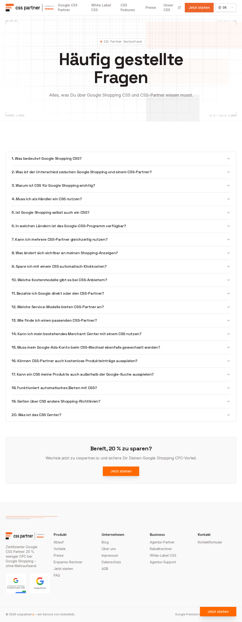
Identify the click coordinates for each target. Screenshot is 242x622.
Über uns (109, 549)
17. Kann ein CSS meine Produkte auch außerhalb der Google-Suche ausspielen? (83, 374)
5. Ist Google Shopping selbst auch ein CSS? (50, 212)
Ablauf (59, 542)
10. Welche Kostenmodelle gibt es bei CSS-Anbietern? (59, 279)
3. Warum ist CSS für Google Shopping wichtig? (53, 185)
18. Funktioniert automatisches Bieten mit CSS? (54, 387)
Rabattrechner (161, 549)
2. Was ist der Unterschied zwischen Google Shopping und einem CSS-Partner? (82, 171)
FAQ (57, 575)
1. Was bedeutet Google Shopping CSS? (47, 158)
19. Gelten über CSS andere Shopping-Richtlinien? (56, 401)
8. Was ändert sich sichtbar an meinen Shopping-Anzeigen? (65, 252)
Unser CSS (168, 7)
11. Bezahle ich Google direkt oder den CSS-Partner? (58, 293)
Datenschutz (111, 562)
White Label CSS (101, 7)
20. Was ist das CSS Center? (36, 414)
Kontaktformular (210, 542)
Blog (105, 542)
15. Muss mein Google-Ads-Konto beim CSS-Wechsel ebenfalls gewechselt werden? (86, 347)
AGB (105, 569)
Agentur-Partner (162, 542)
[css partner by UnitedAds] (30, 7)
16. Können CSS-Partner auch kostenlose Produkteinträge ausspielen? (75, 360)
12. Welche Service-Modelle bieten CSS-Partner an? (58, 306)
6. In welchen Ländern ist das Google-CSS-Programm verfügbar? (69, 225)
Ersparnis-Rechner (68, 562)
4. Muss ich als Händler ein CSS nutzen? (47, 198)
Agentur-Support (163, 562)
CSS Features (128, 7)
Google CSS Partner (68, 7)
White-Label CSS (163, 555)
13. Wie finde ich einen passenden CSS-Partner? (54, 320)
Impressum (110, 555)
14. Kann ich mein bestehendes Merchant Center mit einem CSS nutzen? (77, 333)
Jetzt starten (199, 7)
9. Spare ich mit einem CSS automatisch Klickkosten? (59, 266)
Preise (151, 7)
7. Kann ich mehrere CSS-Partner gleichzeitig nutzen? (60, 239)
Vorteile (60, 549)
